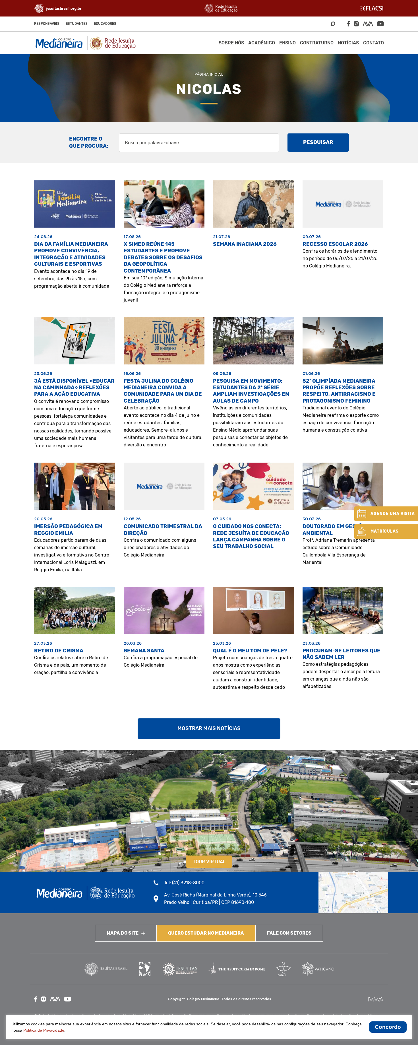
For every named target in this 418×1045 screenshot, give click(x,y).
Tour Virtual (209, 861)
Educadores (105, 24)
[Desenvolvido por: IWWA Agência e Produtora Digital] (376, 999)
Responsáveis (46, 24)
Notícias (348, 43)
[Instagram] (356, 23)
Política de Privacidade (43, 1030)
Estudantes (77, 24)
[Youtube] (380, 23)
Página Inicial (209, 74)
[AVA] (368, 23)
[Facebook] (348, 23)
